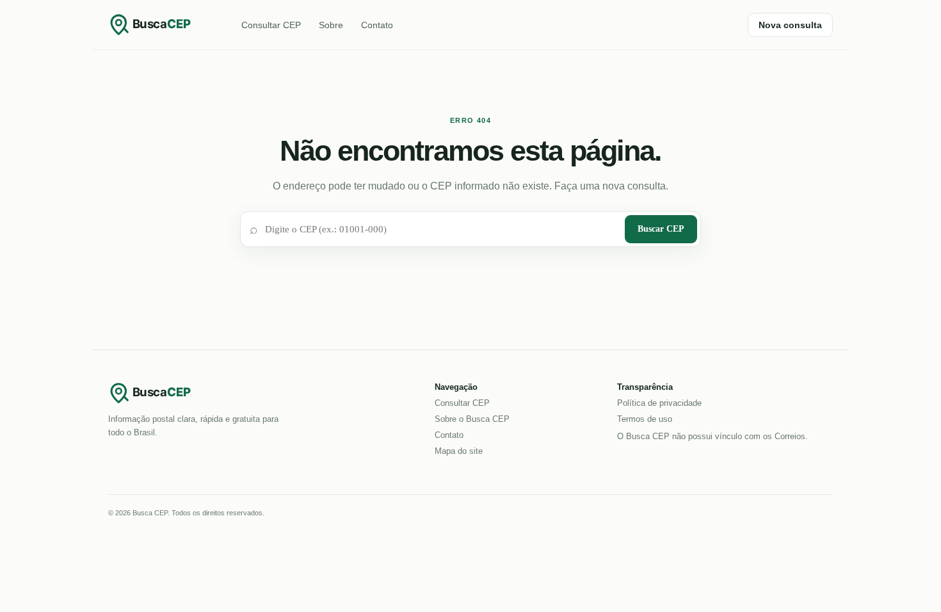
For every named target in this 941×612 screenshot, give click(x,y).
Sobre (331, 25)
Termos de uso (644, 419)
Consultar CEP (271, 25)
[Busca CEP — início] (159, 24)
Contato (377, 25)
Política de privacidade (659, 403)
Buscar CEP (661, 229)
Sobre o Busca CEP (472, 419)
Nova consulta (790, 25)
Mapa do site (459, 451)
